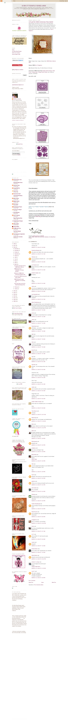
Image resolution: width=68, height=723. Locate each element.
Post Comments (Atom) (38, 584)
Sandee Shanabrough (36, 503)
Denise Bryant (34, 555)
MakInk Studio (16, 201)
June (16, 259)
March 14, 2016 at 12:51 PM (39, 427)
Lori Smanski (34, 264)
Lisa (31, 208)
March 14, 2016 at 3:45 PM (38, 460)
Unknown (33, 256)
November (17, 250)
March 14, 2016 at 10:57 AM (39, 414)
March (16, 264)
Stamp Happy (16, 226)
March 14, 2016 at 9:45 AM (38, 390)
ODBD (33, 236)
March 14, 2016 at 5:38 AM (38, 247)
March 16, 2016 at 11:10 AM (39, 568)
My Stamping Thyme (17, 206)
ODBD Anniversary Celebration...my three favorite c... (19, 270)
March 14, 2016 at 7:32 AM (38, 323)
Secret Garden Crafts (16, 54)
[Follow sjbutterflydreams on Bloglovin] (18, 60)
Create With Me (16, 188)
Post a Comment (32, 580)
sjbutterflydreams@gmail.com (18, 84)
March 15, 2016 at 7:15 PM (38, 552)
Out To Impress (16, 215)
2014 (14, 292)
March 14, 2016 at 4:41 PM (38, 484)
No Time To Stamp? (17, 209)
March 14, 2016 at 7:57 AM (38, 353)
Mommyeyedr (34, 441)
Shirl (32, 463)
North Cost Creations (16, 52)
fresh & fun (15, 190)
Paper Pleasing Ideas (17, 218)
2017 (14, 245)
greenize (33, 481)
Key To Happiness (38, 65)
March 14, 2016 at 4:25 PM (38, 478)
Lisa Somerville (35, 294)
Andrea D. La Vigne (35, 561)
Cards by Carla (16, 185)
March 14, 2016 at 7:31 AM (38, 316)
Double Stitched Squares (47, 70)
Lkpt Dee (33, 364)
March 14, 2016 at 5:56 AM (38, 261)
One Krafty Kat (16, 212)
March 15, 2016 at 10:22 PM (39, 558)
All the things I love (17, 179)
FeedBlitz (19, 154)
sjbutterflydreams (34, 5)
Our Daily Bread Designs (17, 51)
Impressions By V (17, 193)
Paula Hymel (34, 326)
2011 (14, 297)
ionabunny (34, 448)
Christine (33, 494)
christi (33, 286)
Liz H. (33, 534)
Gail (32, 356)
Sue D (33, 474)
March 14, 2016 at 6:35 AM (38, 291)
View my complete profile (18, 120)
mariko (33, 387)
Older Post (54, 582)
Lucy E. (33, 571)
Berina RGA (34, 454)
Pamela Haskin (35, 548)
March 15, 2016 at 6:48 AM (38, 539)
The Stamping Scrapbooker (19, 233)
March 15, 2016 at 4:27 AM (38, 531)
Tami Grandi (34, 487)
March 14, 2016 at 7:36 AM (38, 331)
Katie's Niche (16, 198)
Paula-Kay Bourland (35, 250)
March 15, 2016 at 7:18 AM (38, 545)
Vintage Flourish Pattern (42, 72)
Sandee (42, 206)
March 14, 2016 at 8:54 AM (38, 369)
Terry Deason (34, 411)
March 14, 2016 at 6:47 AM (38, 299)
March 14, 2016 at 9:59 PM (38, 516)
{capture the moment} (17, 236)
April (32, 334)
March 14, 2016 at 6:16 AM (38, 269)
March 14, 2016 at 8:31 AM (38, 361)
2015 (14, 290)
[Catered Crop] (19, 144)
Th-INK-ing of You (17, 228)
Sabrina (47, 206)
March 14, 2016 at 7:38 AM (38, 339)
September (17, 253)
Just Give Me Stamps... (18, 195)
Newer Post (31, 582)
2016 (14, 247)
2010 (14, 299)
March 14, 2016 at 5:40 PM (38, 500)
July (15, 257)
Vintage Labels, (35, 72)
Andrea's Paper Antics (36, 566)
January (16, 288)
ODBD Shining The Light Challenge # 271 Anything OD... (19, 280)
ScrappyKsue (34, 519)
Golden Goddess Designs (37, 401)
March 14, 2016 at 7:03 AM (38, 310)
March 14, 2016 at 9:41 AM (38, 377)
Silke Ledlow (16, 223)
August (16, 255)
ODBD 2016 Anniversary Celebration (42, 236)
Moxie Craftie (34, 459)
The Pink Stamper (17, 231)
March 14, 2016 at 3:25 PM (38, 445)
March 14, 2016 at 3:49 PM (38, 471)
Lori (34, 206)
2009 (14, 301)
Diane (33, 430)
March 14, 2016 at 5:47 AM (38, 253)
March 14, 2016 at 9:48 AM (38, 408)
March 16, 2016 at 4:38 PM (38, 577)
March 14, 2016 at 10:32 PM (39, 523)
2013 (14, 294)
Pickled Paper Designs (18, 220)
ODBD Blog (38, 216)
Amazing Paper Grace (17, 182)
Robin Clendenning (35, 302)
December (17, 248)
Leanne (33, 542)
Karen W (33, 350)
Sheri (33, 342)
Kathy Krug (34, 417)
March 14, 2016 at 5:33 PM (38, 491)
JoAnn (33, 319)
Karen (33, 526)
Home (42, 582)
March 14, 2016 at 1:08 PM (38, 438)
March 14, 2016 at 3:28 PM (38, 451)
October (16, 252)
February (16, 286)
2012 (14, 296)
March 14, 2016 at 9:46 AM (38, 398)
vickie (33, 313)
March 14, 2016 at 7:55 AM (38, 347)
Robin (37, 206)
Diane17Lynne (34, 511)
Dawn (30, 206)
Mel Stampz (15, 204)
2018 (14, 243)
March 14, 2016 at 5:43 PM (38, 508)
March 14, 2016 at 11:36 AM (39, 421)
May (15, 260)
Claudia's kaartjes (35, 272)
